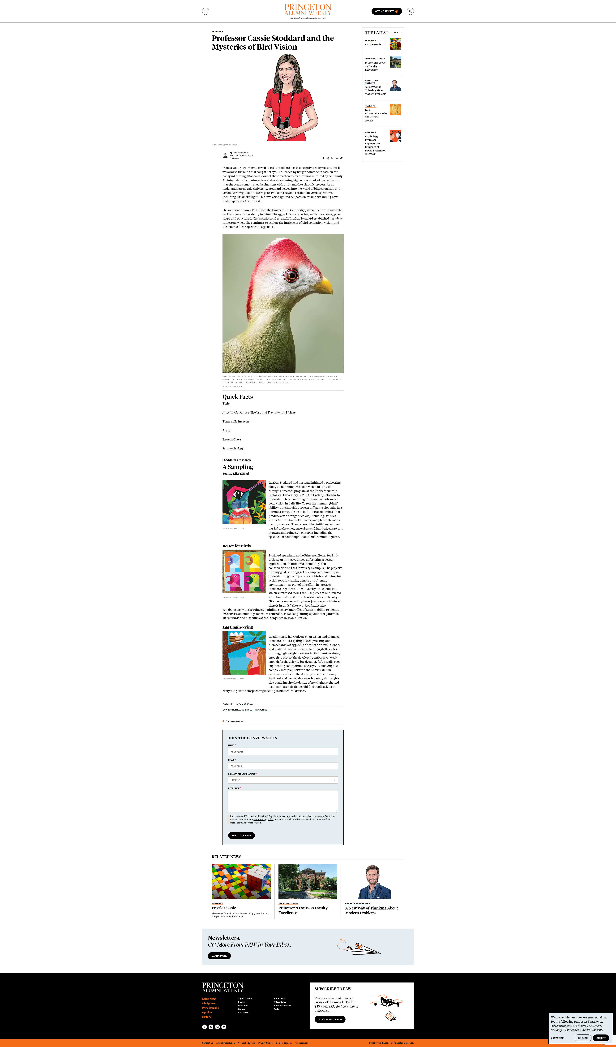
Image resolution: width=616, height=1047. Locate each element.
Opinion (207, 1012)
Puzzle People (373, 44)
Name (231, 745)
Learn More (219, 956)
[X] (204, 1027)
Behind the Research (371, 82)
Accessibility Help (246, 1043)
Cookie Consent (284, 1043)
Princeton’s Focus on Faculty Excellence (375, 66)
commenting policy (264, 819)
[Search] (410, 11)
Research (217, 32)
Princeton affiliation (241, 774)
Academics (261, 710)
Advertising (280, 1002)
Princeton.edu (301, 1043)
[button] (341, 158)
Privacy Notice (265, 1043)
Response (234, 788)
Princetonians (210, 1007)
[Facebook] (211, 1027)
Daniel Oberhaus (240, 152)
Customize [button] (557, 1038)
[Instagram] (217, 1027)
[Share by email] (336, 158)
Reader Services (282, 1006)
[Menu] (205, 11)
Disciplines (208, 1003)
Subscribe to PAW (330, 1019)
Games (241, 1009)
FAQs (276, 1009)
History (206, 1016)
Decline (583, 1038)
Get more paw (384, 11)
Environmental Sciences (237, 710)
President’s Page (375, 59)
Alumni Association (225, 1043)
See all (397, 33)
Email (231, 760)
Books (241, 1002)
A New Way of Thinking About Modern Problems (375, 90)
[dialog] (581, 1028)
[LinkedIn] (224, 1027)
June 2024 (244, 704)
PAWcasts (243, 1006)
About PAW (280, 999)
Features (370, 41)
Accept (601, 1038)
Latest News (209, 998)
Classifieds (244, 1013)
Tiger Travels (245, 999)
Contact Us (207, 1043)
